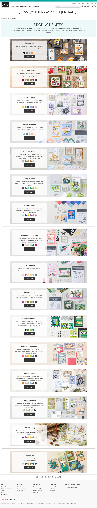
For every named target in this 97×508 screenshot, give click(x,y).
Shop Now (29, 56)
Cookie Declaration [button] (72, 503)
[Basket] (95, 6)
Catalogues (52, 484)
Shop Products (4, 18)
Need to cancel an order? (72, 484)
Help (2, 484)
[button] (89, 6)
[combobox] (67, 6)
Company (19, 484)
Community (36, 484)
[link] (92, 6)
